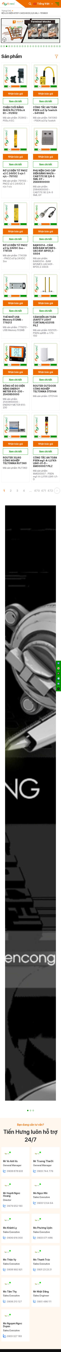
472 (50, 490)
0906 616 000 (15, 1237)
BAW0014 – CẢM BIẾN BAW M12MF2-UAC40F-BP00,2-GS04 (44, 249)
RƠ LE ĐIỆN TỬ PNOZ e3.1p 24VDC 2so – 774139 (15, 248)
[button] (1, 46)
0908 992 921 (14, 1269)
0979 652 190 (15, 1206)
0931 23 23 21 (44, 1269)
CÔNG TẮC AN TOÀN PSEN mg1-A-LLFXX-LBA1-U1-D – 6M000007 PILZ (45, 462)
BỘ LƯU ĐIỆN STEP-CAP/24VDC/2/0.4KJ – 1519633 (25, 13)
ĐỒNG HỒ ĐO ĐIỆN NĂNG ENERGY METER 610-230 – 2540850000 (14, 390)
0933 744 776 (45, 1171)
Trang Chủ (6, 11)
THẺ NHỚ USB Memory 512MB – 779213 (13, 320)
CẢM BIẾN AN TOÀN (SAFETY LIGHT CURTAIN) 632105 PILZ (44, 321)
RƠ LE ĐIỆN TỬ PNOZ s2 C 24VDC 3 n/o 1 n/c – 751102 (15, 173)
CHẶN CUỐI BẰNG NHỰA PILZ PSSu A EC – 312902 (14, 110)
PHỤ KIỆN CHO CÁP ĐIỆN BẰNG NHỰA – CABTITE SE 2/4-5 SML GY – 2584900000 (44, 176)
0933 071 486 (45, 1237)
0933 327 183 (14, 1336)
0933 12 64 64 (45, 1203)
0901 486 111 (44, 1301)
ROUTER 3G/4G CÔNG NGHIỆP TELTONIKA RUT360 (15, 460)
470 (37, 490)
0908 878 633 (15, 1171)
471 (43, 490)
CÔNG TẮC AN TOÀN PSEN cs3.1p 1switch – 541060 (45, 110)
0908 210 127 (14, 1301)
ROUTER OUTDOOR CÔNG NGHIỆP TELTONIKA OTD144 (44, 389)
